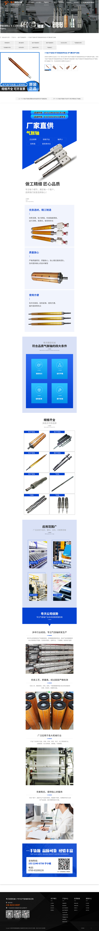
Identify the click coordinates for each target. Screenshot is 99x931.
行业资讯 (87, 905)
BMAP (37, 928)
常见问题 (87, 907)
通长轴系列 (21, 42)
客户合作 (52, 907)
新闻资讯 (68, 2)
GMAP (40, 928)
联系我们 (76, 2)
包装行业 (75, 910)
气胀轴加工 (49, 47)
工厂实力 (53, 2)
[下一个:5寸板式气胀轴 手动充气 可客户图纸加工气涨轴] (67, 98)
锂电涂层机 (76, 905)
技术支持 (87, 910)
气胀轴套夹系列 (78, 42)
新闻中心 (89, 898)
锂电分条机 (76, 903)
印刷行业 (75, 907)
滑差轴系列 (7, 42)
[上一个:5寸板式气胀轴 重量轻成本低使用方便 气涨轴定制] (33, 98)
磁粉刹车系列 (35, 47)
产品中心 (46, 2)
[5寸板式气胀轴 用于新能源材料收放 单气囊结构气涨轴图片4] (74, 67)
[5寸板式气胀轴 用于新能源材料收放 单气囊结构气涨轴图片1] (48, 67)
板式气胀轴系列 (22, 37)
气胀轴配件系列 (7, 47)
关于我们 (38, 2)
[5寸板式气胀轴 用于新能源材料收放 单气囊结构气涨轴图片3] (68, 67)
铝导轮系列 (21, 47)
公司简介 (52, 903)
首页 (32, 2)
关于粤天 (53, 898)
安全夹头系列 (64, 42)
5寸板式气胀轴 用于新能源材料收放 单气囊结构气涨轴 (42, 37)
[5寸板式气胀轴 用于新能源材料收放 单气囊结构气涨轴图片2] (61, 67)
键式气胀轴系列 (49, 42)
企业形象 (52, 905)
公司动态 (87, 903)
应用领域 (61, 2)
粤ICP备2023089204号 (28, 928)
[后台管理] (43, 928)
